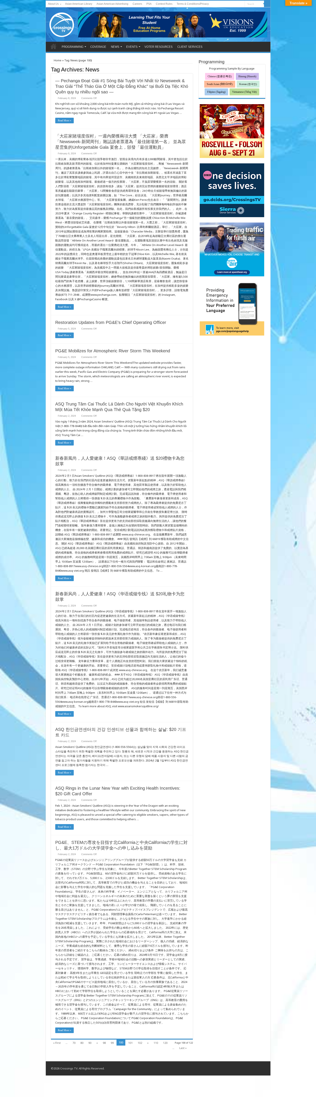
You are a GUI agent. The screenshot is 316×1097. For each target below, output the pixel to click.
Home (57, 60)
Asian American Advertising (112, 3)
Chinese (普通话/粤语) (220, 76)
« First (57, 1043)
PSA (149, 3)
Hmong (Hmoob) (247, 76)
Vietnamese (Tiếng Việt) (244, 91)
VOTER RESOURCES (158, 46)
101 (130, 1043)
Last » (183, 1048)
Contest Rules (164, 3)
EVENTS (132, 46)
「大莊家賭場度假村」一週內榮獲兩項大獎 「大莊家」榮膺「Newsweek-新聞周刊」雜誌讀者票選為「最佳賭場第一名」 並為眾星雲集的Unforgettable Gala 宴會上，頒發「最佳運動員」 (120, 142)
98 (104, 1043)
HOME (53, 46)
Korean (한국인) (248, 84)
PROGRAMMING (72, 46)
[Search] (267, 4)
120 (165, 1043)
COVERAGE (98, 46)
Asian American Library (78, 3)
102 (140, 1043)
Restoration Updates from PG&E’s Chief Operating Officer (110, 322)
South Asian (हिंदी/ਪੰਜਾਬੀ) (220, 84)
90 (89, 1043)
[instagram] (241, 4)
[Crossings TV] (62, 24)
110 (155, 1043)
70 (73, 1043)
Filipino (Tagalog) (216, 91)
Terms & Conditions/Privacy (193, 3)
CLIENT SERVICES (189, 46)
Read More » (64, 120)
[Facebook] (233, 4)
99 (112, 1043)
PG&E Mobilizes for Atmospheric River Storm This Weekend (112, 350)
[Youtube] (237, 4)
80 (81, 1043)
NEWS (115, 46)
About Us (53, 3)
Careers (137, 3)
